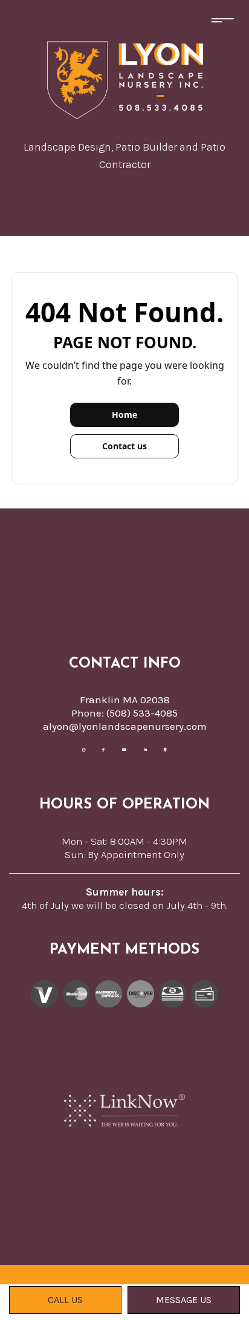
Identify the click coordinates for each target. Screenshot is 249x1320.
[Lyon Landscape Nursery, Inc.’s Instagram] (83, 747)
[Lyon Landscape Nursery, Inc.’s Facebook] (103, 747)
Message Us (184, 1299)
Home (124, 414)
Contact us (124, 446)
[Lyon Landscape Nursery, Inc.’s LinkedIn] (145, 747)
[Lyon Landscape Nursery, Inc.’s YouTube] (124, 747)
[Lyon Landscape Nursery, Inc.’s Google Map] (166, 747)
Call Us (65, 1299)
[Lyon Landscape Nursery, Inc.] (125, 78)
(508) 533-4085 (142, 713)
